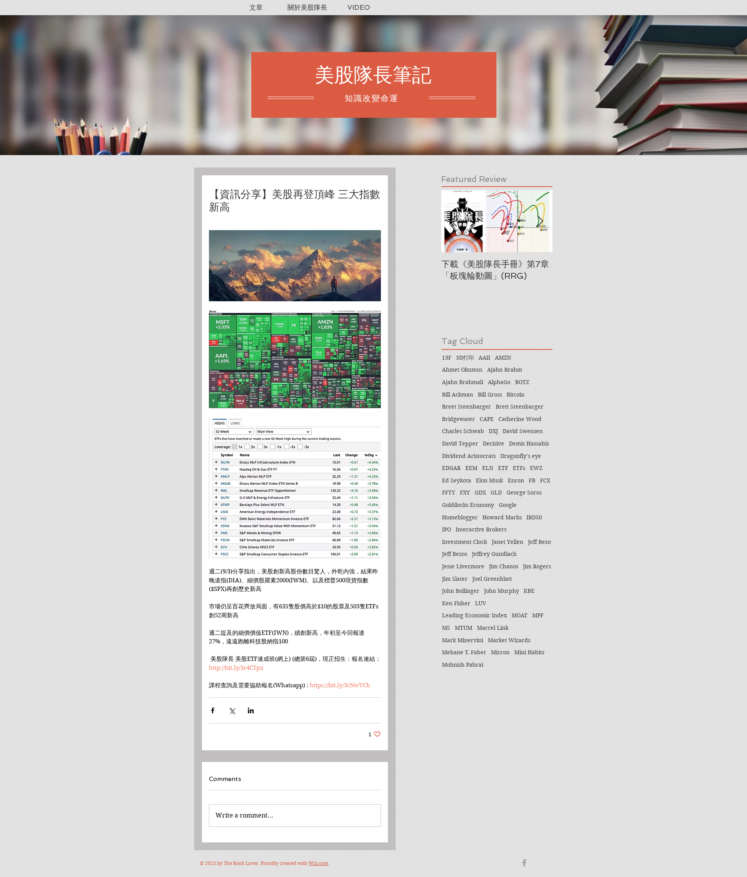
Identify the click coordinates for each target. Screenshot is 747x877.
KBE (529, 590)
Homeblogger (460, 517)
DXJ (493, 431)
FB (532, 480)
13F (446, 357)
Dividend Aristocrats (469, 455)
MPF (538, 615)
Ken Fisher (456, 603)
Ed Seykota (456, 480)
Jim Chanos (503, 566)
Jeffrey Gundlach (494, 553)
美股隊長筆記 (373, 74)
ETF (503, 468)
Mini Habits (529, 652)
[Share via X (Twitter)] (231, 710)
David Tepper (460, 443)
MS (446, 627)
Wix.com (318, 863)
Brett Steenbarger (520, 406)
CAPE (487, 419)
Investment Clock (464, 541)
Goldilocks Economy (468, 504)
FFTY (448, 492)
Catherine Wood (520, 419)
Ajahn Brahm (504, 369)
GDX (480, 492)
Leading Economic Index (474, 615)
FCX (545, 480)
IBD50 (534, 517)
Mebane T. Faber (464, 652)
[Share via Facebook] (212, 710)
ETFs (519, 468)
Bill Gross (490, 394)
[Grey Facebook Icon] (524, 863)
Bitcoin (515, 394)
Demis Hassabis (529, 443)
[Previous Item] (453, 221)
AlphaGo (499, 382)
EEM (471, 468)
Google (508, 504)
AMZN (503, 357)
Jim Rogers (537, 566)
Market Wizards (509, 640)
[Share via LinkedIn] (250, 710)
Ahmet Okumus (462, 369)
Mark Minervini (462, 640)
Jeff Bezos (454, 553)
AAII (484, 357)
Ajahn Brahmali (462, 382)
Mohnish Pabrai (462, 664)
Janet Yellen (507, 541)
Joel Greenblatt (492, 578)
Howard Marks (502, 517)
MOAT (520, 615)
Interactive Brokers (481, 529)
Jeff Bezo (539, 541)
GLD (496, 492)
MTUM (463, 627)
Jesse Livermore (463, 566)
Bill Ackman (457, 394)
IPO (446, 529)
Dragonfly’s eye (520, 455)
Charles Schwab (463, 431)
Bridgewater (458, 419)
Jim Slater (455, 578)
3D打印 (465, 357)
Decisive (493, 443)
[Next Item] (540, 221)
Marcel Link (493, 627)
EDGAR (451, 468)
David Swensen (523, 431)
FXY (465, 492)
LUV (480, 603)
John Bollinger (460, 590)
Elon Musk (489, 480)
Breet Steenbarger (466, 406)
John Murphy (501, 590)
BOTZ (522, 382)
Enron (516, 480)
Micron (500, 652)
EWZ (536, 468)
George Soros (524, 492)
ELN (487, 468)
